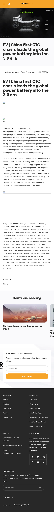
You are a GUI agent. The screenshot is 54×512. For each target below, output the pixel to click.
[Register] (40, 487)
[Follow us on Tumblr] (43, 462)
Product (6, 404)
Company (7, 408)
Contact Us (7, 417)
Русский (7, 498)
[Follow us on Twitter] (38, 457)
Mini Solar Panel (36, 413)
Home (5, 399)
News (5, 413)
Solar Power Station (37, 426)
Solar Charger (35, 408)
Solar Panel (34, 404)
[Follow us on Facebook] (32, 457)
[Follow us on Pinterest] (32, 462)
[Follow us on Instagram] (43, 457)
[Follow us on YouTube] (38, 462)
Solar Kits (33, 399)
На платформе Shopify (22, 505)
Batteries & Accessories (39, 417)
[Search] (9, 4)
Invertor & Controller (38, 422)
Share (5, 284)
